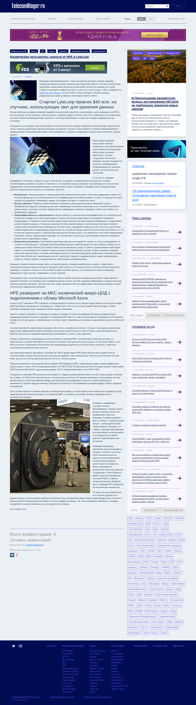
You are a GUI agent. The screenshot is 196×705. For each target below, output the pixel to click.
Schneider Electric (135, 524)
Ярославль (116, 683)
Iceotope (143, 567)
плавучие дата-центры (49, 93)
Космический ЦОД (99, 51)
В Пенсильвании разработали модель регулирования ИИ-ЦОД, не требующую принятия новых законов (150, 499)
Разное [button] (52, 19)
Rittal (130, 611)
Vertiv (130, 546)
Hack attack (95, 654)
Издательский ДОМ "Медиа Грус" (26, 697)
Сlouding (93, 683)
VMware (141, 600)
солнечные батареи (167, 617)
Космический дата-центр (80, 51)
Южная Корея (133, 633)
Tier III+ (144, 627)
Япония (178, 551)
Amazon (165, 529)
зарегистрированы (34, 545)
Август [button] (141, 19)
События (138, 166)
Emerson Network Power (144, 540)
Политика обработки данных (62, 697)
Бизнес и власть (97, 659)
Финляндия (154, 584)
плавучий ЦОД (172, 627)
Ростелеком (133, 584)
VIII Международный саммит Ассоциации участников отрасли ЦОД (154, 195)
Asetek (155, 562)
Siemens (177, 573)
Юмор (92, 692)
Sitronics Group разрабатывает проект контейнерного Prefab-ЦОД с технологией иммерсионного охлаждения (151, 304)
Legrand (164, 611)
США (152, 58)
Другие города (117, 689)
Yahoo (139, 606)
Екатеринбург (117, 659)
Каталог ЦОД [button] (76, 19)
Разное (93, 646)
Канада (170, 589)
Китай (181, 540)
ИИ (145, 58)
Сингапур (154, 567)
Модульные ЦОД (70, 674)
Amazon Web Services (137, 589)
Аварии (93, 656)
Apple (155, 529)
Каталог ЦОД (117, 646)
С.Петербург (117, 654)
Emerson (161, 540)
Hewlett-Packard (146, 573)
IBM (148, 524)
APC (144, 584)
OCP (172, 562)
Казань (114, 665)
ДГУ (64, 662)
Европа (172, 540)
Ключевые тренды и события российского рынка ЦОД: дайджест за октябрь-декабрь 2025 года (151, 410)
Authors (29, 76)
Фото (180, 562)
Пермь (114, 668)
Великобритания (135, 535)
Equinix (168, 551)
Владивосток (117, 680)
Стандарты (67, 686)
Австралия (132, 551)
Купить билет (158, 183)
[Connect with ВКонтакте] (12, 555)
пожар (173, 611)
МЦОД (139, 611)
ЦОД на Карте (103, 19)
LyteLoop (52, 51)
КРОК (130, 606)
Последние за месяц (174, 315)
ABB (148, 556)
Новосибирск (117, 656)
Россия (156, 524)
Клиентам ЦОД (96, 680)
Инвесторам (95, 671)
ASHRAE (165, 567)
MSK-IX (163, 600)
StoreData (152, 600)
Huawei (165, 584)
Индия (167, 573)
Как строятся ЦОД (173, 53)
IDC (159, 551)
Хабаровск (116, 677)
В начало (51, 646)
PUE (143, 551)
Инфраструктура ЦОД (18, 51)
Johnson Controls (150, 633)
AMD (139, 595)
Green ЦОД (67, 654)
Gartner (151, 551)
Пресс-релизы (141, 218)
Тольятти (115, 674)
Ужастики (94, 689)
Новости (34, 51)
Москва (139, 518)
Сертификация (69, 680)
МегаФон (178, 622)
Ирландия (132, 573)
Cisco (148, 535)
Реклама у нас (176, 19)
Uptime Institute (166, 535)
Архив (127, 19)
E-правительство (97, 651)
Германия (132, 567)
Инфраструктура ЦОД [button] (23, 19)
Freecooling (67, 651)
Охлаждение (68, 677)
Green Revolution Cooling (138, 622)
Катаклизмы (95, 677)
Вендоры (94, 665)
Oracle (130, 595)
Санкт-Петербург (135, 529)
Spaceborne (63, 51)
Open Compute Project (145, 546)
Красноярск (116, 662)
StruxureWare (156, 627)
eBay (159, 573)
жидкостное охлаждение (167, 578)
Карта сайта (178, 646)
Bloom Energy (151, 611)
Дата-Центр (139, 578)
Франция (148, 595)
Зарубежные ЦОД (119, 686)
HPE (42, 51)
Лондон (131, 600)
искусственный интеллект (166, 595)
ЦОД (165, 524)
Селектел (177, 606)
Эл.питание (67, 692)
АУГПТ (65, 656)
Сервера (93, 686)
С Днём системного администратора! (149, 425)
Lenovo (157, 606)
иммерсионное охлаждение (169, 546)
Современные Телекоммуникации (141, 617)
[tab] (136, 315)
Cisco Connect (157, 622)
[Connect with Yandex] (17, 555)
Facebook (179, 518)
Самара (114, 671)
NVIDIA (131, 556)
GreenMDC (158, 556)
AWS (164, 562)
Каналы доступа (69, 668)
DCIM (148, 518)
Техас (148, 606)
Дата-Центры (137, 53)
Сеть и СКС (67, 683)
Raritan (151, 578)
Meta (178, 589)
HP (155, 535)
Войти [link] (178, 6)
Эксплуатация (68, 689)
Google (157, 518)
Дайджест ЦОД (97, 668)
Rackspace (132, 627)
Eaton (179, 535)
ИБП (64, 665)
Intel (147, 529)
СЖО (140, 556)
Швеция (170, 556)
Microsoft (167, 518)
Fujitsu (176, 567)
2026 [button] (151, 19)
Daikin (166, 606)
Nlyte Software (178, 584)
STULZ (145, 562)
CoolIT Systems (156, 589)
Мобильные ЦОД (70, 671)
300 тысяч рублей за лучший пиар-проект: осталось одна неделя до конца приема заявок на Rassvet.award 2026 (151, 458)
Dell (129, 540)
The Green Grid (176, 600)
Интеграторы (95, 674)
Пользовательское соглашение (97, 697)
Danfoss (164, 633)
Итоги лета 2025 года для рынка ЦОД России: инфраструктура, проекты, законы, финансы (151, 342)
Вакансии (94, 662)
